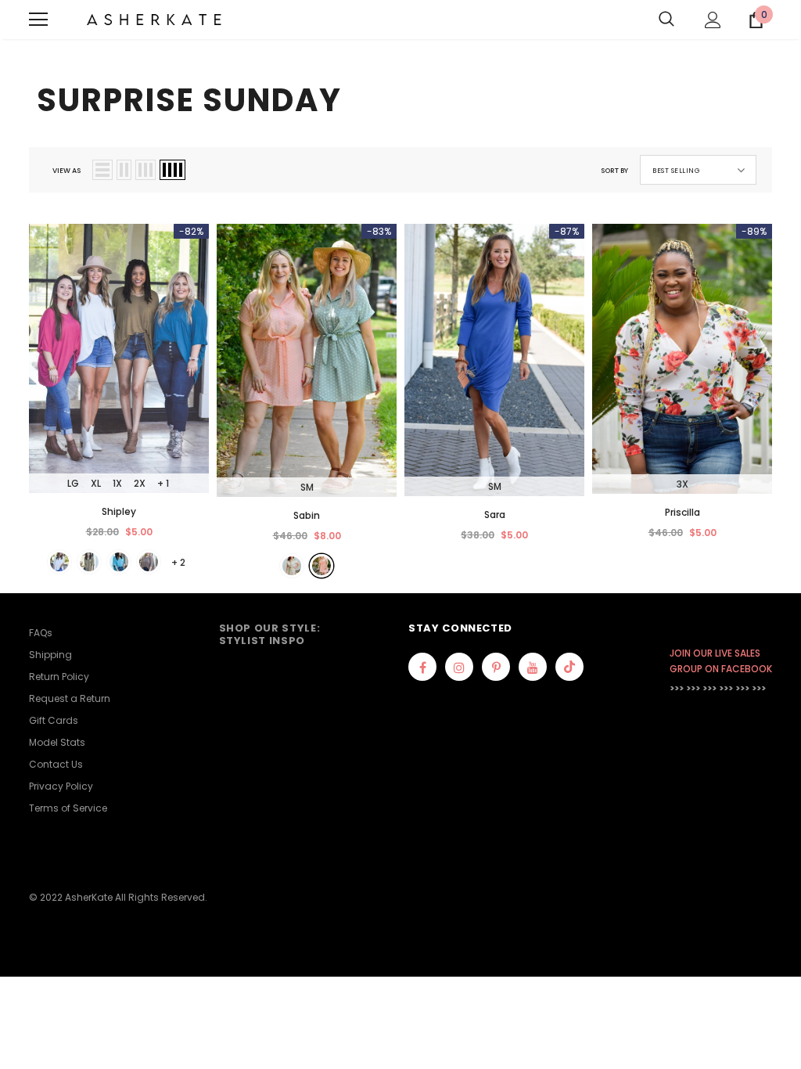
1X (117, 483)
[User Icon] (713, 20)
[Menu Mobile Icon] (38, 19)
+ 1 (163, 483)
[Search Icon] (666, 19)
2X (139, 483)
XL (96, 483)
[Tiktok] (569, 667)
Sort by (614, 170)
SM (307, 487)
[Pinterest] (496, 667)
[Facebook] (422, 667)
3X (682, 484)
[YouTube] (533, 667)
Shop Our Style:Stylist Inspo (270, 634)
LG (73, 483)
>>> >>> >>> (693, 688)
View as (66, 170)
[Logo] (154, 20)
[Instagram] (459, 667)
